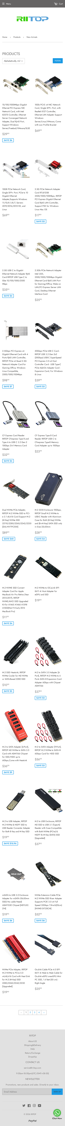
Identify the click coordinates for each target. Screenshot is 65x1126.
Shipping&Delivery (32, 1045)
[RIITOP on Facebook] (29, 1106)
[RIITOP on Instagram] (34, 1106)
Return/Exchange (32, 1052)
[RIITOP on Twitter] (23, 1106)
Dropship (32, 1056)
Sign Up (57, 1091)
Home (4, 37)
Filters (58, 60)
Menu (8, 3)
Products (16, 37)
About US (32, 1041)
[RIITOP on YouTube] (39, 1106)
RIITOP (33, 1114)
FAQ (32, 1049)
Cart (60, 3)
